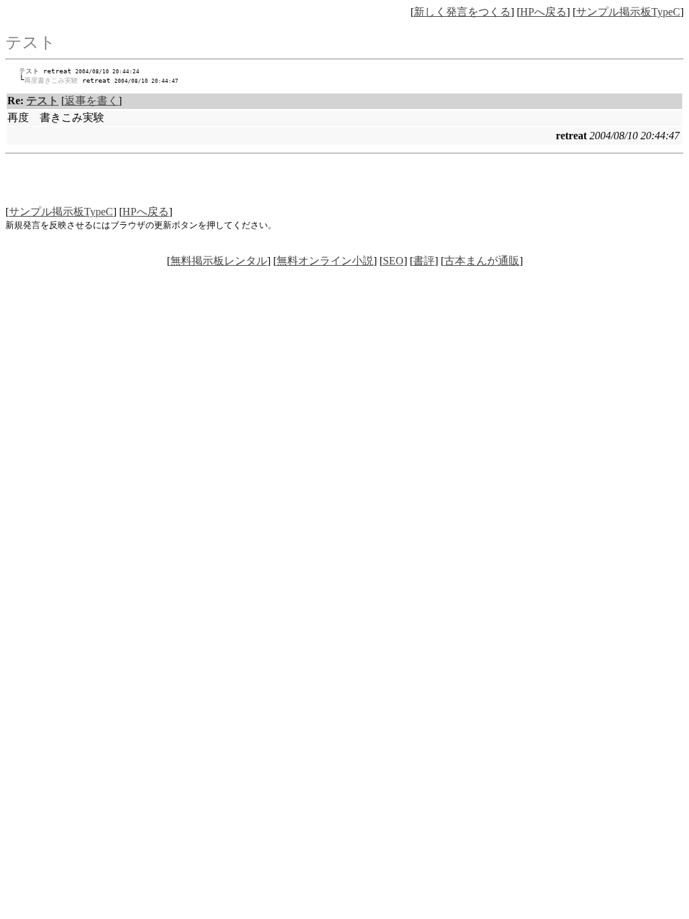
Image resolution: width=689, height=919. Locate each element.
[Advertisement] (344, 185)
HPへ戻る (543, 11)
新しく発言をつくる (462, 11)
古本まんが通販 (481, 260)
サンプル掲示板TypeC (628, 11)
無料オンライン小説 (325, 260)
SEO (393, 260)
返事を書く (91, 100)
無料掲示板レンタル (218, 260)
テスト (29, 71)
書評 (424, 260)
